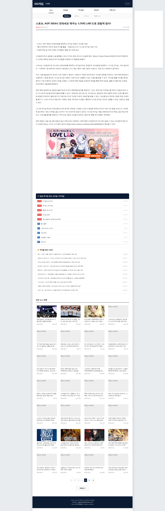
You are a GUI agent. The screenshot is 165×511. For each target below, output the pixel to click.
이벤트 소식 (97, 16)
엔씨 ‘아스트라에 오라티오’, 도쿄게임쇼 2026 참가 (118, 394)
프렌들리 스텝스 (46, 237)
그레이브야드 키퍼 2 (47, 228)
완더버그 (43, 242)
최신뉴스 (67, 16)
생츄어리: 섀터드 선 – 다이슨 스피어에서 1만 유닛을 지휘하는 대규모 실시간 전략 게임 (62, 258)
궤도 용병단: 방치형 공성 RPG (52, 219)
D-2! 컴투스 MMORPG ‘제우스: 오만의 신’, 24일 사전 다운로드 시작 (94, 320)
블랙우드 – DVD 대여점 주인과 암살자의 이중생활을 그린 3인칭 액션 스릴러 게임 (60, 270)
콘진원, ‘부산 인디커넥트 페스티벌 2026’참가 (93, 468)
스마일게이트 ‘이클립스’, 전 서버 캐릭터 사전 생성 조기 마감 (70, 394)
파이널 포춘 (46, 215)
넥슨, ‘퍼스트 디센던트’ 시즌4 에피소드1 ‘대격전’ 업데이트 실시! (94, 444)
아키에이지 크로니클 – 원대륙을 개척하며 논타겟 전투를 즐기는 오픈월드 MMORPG (61, 278)
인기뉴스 (86, 16)
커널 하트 (44, 233)
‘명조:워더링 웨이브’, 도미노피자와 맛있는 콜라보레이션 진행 (70, 419)
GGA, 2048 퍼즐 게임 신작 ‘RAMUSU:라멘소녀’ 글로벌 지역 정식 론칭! (70, 370)
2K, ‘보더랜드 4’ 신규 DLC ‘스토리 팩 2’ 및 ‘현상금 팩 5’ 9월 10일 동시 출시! (94, 345)
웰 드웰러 (44, 224)
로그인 (128, 3)
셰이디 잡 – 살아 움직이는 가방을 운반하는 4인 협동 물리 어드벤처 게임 (58, 290)
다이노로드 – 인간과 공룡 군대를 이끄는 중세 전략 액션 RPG (55, 282)
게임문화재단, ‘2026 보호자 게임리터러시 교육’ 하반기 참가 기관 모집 (117, 345)
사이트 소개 (74, 500)
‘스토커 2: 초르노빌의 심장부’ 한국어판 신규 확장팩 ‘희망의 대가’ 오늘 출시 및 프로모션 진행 (46, 419)
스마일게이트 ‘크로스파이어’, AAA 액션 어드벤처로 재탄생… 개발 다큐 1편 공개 (70, 444)
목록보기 (82, 488)
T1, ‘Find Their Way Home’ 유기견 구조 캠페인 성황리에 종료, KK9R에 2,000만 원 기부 (46, 345)
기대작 (47, 3)
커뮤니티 (112, 10)
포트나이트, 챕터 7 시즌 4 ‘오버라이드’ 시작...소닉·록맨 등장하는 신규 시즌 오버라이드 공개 (94, 419)
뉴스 (51, 10)
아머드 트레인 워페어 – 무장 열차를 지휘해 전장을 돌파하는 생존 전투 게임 (59, 262)
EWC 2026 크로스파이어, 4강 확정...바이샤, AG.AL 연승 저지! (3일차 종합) (93, 395)
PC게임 (81, 10)
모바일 (65, 10)
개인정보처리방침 (89, 500)
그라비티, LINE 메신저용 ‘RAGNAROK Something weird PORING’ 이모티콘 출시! (94, 370)
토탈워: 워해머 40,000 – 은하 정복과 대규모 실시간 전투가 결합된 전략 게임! (59, 286)
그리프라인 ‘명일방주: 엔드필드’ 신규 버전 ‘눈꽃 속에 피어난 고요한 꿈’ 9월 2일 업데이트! (118, 320)
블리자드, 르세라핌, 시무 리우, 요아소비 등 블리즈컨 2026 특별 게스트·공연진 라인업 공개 (46, 444)
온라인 (96, 10)
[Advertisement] (82, 36)
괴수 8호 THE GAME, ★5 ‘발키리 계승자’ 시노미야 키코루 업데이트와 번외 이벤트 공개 (118, 444)
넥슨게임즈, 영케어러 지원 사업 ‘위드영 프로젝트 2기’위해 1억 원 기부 (46, 469)
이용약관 (80, 500)
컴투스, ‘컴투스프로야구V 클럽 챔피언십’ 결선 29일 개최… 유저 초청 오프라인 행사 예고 (46, 395)
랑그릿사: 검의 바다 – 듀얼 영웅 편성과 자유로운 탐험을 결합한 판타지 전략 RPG (60, 266)
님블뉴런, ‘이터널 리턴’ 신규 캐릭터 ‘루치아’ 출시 (70, 468)
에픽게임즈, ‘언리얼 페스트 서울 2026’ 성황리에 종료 (46, 320)
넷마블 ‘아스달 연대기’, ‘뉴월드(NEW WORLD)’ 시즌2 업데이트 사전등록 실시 (118, 370)
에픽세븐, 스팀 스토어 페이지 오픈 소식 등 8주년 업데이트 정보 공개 (70, 345)
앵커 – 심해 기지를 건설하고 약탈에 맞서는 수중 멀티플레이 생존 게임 (57, 254)
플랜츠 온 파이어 (48, 210)
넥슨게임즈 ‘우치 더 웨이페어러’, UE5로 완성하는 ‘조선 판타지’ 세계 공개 (46, 370)
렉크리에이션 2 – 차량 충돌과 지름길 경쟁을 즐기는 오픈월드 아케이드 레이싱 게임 (61, 274)
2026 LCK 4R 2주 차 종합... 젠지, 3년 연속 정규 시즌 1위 (70, 320)
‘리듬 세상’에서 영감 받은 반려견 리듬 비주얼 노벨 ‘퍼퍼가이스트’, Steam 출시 (118, 469)
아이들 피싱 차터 (48, 201)
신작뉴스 (76, 16)
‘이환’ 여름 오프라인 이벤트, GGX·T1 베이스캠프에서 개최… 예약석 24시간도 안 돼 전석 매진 (117, 419)
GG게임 (39, 3)
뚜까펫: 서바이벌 (48, 205)
